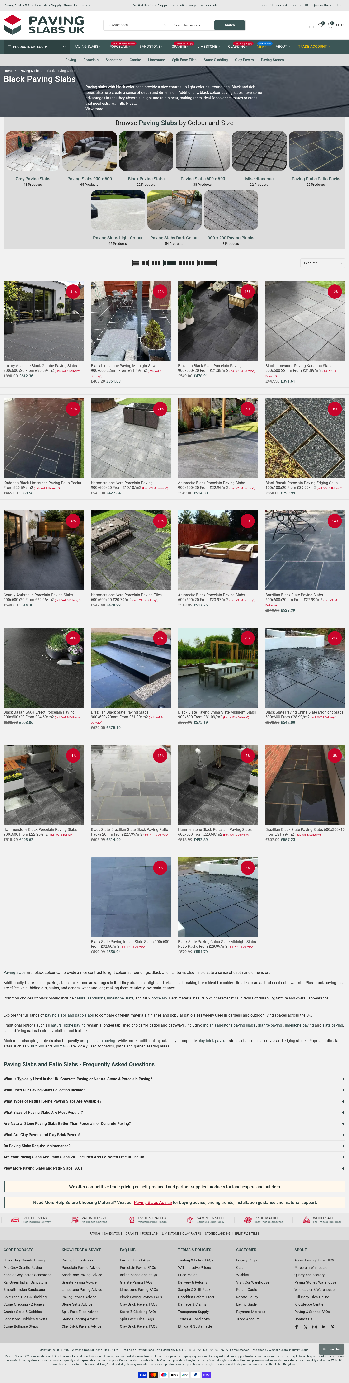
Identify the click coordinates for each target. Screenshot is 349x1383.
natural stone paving (69, 1025)
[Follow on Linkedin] (323, 1327)
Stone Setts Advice (77, 1304)
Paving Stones (272, 60)
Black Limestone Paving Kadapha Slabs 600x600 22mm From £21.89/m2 (298, 368)
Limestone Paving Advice (82, 1290)
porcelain (159, 998)
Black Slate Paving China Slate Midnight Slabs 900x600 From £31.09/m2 (217, 714)
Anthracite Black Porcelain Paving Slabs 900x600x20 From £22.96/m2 (211, 485)
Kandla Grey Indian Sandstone (27, 1275)
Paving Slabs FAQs (135, 1260)
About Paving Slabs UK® (314, 1260)
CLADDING (240, 46)
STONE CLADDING (218, 1233)
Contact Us (303, 1319)
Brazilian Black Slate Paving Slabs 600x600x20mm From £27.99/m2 (294, 597)
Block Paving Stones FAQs (141, 1297)
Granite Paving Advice (79, 1282)
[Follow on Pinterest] (332, 1327)
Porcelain (91, 60)
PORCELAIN (122, 46)
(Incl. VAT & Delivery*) (68, 371)
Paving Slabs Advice (153, 1202)
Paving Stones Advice (79, 1297)
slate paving (332, 1025)
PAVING (95, 1233)
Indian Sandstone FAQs (138, 1275)
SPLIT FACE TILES (246, 1233)
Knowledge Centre (309, 1304)
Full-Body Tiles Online (311, 1297)
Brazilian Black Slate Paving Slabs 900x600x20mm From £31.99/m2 (119, 714)
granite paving (270, 1025)
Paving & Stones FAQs (312, 1312)
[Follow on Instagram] (314, 1327)
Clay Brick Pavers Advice (81, 1326)
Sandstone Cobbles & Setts (25, 1319)
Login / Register (249, 1260)
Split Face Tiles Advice (80, 1312)
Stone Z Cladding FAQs (138, 1312)
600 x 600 (62, 1046)
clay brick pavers (212, 1040)
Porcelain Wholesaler (311, 1267)
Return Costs (246, 1290)
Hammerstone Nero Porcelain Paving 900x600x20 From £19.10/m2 (122, 485)
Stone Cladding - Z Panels (24, 1304)
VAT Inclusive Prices (194, 1267)
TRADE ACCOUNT (312, 47)
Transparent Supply (193, 1312)
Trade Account (247, 1319)
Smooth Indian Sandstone (24, 1290)
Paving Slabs (29, 71)
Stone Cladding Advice (80, 1319)
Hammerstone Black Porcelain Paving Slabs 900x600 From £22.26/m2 (40, 832)
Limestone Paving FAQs (139, 1290)
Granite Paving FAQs (136, 1282)
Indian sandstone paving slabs (229, 1025)
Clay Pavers (244, 60)
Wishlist (242, 1275)
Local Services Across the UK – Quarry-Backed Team (302, 5)
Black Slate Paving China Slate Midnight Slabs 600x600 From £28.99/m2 (304, 714)
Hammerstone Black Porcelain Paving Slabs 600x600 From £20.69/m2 (215, 832)
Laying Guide (246, 1304)
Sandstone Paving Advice (82, 1275)
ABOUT (281, 47)
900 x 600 (36, 1046)
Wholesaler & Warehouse (314, 1290)
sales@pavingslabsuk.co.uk (195, 5)
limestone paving (300, 1025)
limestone (115, 998)
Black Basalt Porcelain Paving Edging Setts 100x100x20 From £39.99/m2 (301, 485)
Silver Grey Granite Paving (24, 1260)
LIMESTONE (207, 47)
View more (94, 109)
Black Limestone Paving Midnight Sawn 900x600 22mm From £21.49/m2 (124, 368)
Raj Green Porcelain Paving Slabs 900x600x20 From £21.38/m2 (43, 1361)
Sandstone (114, 60)
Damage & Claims (192, 1304)
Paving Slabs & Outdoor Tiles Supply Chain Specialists (47, 5)
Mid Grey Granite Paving (23, 1267)
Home (8, 71)
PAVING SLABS (86, 47)
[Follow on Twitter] (305, 1327)
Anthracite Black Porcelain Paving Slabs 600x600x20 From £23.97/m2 (211, 597)
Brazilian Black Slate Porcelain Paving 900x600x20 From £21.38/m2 (210, 368)
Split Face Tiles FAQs (137, 1319)
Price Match (187, 1275)
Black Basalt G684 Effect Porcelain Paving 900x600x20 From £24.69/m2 (39, 714)
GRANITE (182, 46)
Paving (70, 60)
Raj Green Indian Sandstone (26, 1282)
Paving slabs (14, 972)
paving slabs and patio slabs (70, 1015)
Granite (135, 60)
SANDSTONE (150, 47)
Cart (239, 1267)
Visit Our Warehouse (252, 1282)
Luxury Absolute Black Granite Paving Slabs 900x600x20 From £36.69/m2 (40, 368)
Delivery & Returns (192, 1282)
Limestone (156, 60)
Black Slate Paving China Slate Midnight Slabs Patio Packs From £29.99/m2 (217, 944)
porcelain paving (101, 1040)
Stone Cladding (216, 60)
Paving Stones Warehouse (315, 1282)
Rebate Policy (247, 1297)
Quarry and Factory (309, 1275)
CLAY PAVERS (191, 1233)
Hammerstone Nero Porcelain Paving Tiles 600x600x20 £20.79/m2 (126, 597)
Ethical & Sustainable (195, 1326)
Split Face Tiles (184, 60)
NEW (264, 46)
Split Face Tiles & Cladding (25, 1297)
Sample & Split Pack (194, 1290)
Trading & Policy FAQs (195, 1260)
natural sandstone (90, 998)
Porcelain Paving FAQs (138, 1267)
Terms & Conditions (194, 1319)
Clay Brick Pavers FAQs (138, 1304)
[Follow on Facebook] (296, 1327)
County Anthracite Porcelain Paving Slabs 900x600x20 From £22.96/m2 (38, 597)
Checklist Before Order (196, 1297)
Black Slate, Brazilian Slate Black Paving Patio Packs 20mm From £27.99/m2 (129, 832)
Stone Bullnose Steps (21, 1326)
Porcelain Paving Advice (81, 1267)
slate (129, 998)
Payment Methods (250, 1312)
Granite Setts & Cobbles (23, 1312)
